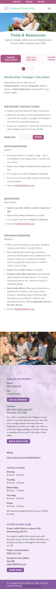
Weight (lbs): (10, 137)
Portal (29, 1)
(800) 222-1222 (14, 553)
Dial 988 (11, 561)
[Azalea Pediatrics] (19, 8)
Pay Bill (41, 1)
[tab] (11, 58)
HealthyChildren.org (24, 185)
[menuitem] (17, 1)
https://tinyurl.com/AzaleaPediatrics (24, 457)
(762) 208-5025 (14, 386)
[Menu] (49, 8)
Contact (17, 1)
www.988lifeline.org (16, 564)
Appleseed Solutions (32, 585)
